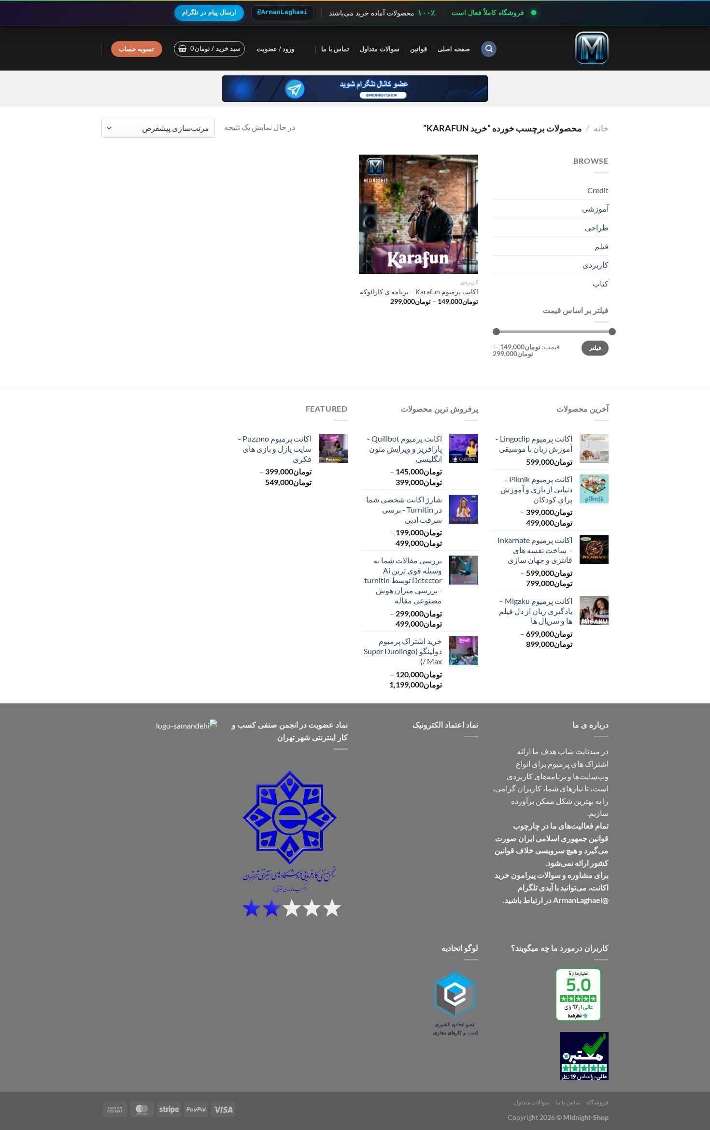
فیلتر (595, 347)
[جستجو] (489, 49)
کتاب (601, 283)
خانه (601, 128)
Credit (598, 190)
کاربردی (595, 264)
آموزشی (595, 208)
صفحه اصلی (453, 49)
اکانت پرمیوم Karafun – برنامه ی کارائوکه (419, 291)
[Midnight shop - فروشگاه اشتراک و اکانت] (560, 48)
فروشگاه (597, 1102)
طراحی (597, 227)
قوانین (418, 49)
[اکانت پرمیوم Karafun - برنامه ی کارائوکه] (418, 214)
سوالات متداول (379, 49)
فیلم (602, 246)
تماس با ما (335, 49)
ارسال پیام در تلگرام (209, 12)
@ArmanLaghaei (282, 12)
